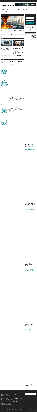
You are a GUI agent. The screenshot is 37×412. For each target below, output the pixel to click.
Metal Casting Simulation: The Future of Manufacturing (12, 30)
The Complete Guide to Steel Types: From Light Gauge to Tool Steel (6, 48)
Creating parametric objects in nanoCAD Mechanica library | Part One (30, 204)
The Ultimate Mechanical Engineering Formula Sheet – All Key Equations (30, 324)
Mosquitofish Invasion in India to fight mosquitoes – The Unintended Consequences (32, 36)
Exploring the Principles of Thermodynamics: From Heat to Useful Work (30, 384)
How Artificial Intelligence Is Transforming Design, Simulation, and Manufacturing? (16, 106)
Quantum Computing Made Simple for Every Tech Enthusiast (16, 96)
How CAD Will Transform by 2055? (16, 61)
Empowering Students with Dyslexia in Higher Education (30, 145)
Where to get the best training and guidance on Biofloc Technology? (30, 264)
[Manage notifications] (35, 410)
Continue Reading (14, 34)
